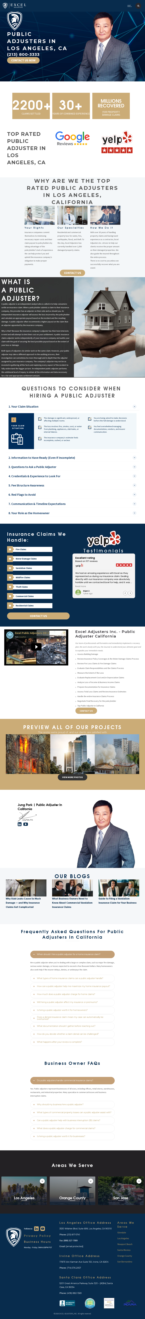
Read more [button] (80, 586)
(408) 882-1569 (74, 1293)
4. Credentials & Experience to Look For (34, 476)
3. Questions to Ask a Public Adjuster (32, 467)
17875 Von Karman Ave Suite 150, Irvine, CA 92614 (83, 1262)
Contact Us (38, 616)
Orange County (124, 1255)
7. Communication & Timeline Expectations (37, 504)
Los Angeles (123, 1238)
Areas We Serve (126, 1224)
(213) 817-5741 (73, 1234)
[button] (130, 593)
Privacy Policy (37, 1236)
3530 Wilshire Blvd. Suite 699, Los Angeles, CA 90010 (85, 1228)
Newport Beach (124, 1244)
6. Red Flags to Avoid (22, 495)
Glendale (121, 1232)
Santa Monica (123, 1250)
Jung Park (22, 637)
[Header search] (138, 6)
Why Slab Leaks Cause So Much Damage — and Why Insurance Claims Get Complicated (23, 903)
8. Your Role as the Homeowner (29, 513)
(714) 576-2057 (73, 1268)
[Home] (14, 8)
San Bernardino (124, 1261)
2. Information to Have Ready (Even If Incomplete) (41, 458)
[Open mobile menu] (130, 6)
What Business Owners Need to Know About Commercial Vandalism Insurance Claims (72, 903)
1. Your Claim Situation (23, 406)
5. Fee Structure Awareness (26, 485)
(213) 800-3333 (23, 54)
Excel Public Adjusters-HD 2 (32, 633)
